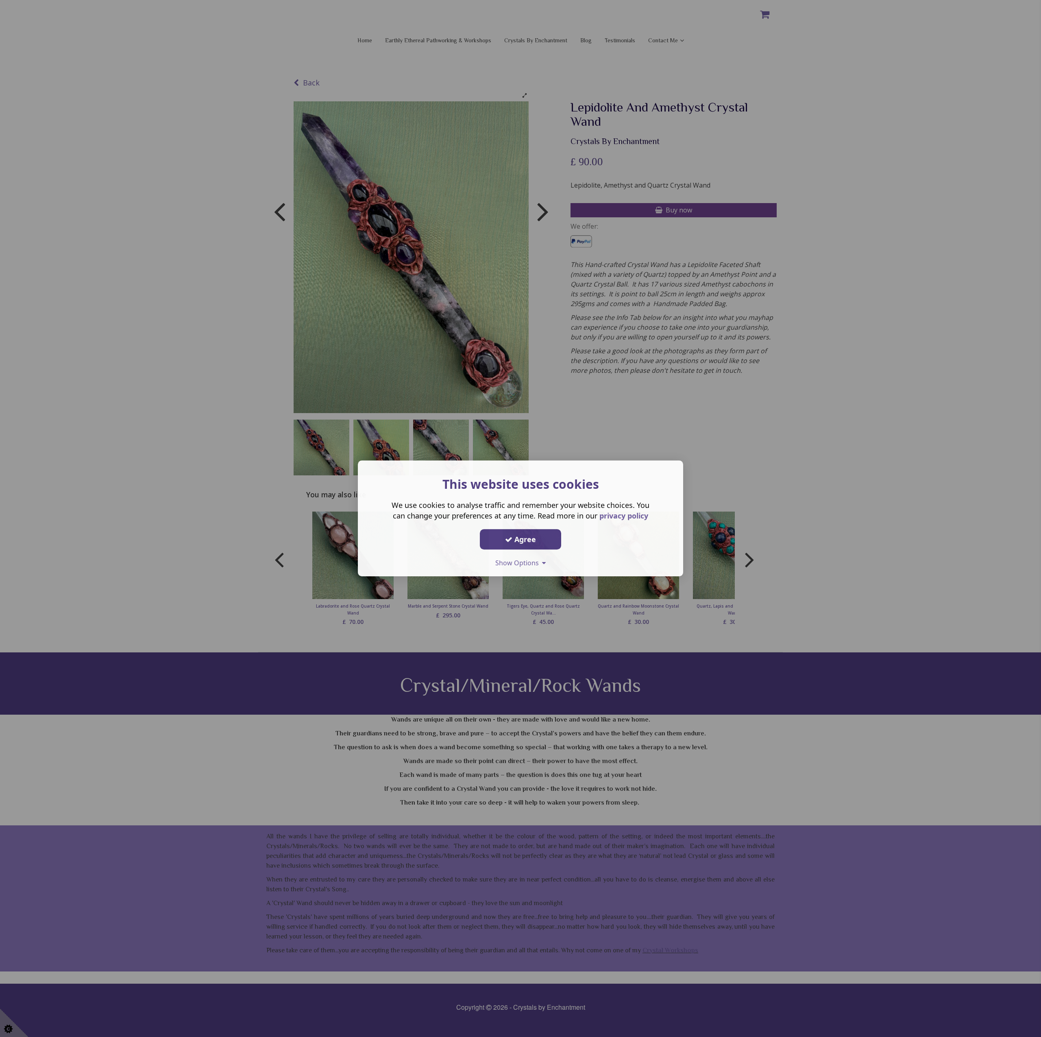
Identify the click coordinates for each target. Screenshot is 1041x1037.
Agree (524, 539)
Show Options (518, 562)
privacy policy (623, 516)
